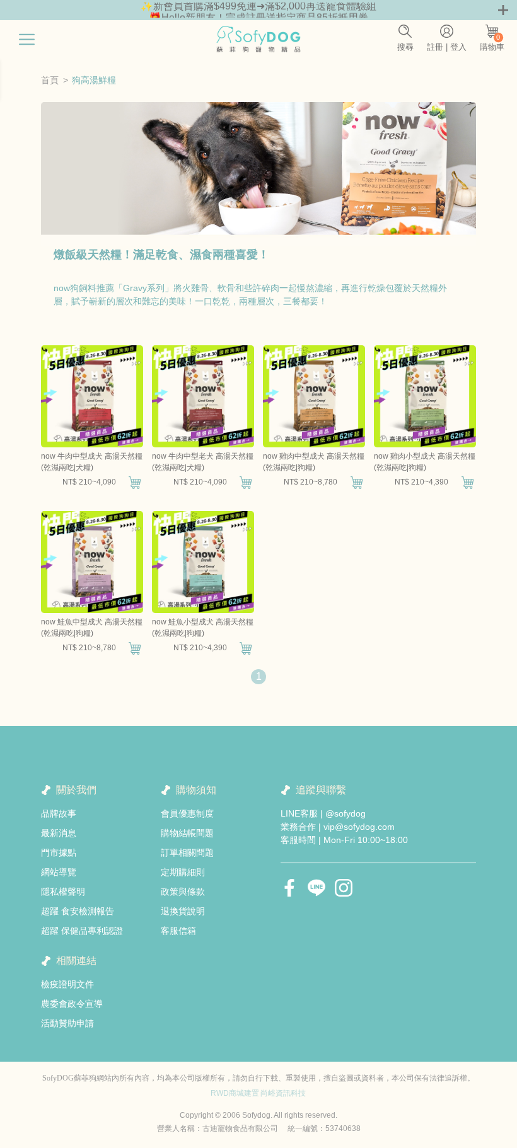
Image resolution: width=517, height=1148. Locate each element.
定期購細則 (183, 872)
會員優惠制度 (187, 813)
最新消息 (58, 833)
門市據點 (58, 852)
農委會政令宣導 (72, 1004)
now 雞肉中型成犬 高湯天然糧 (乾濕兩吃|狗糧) (313, 462)
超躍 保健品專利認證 (82, 931)
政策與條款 (183, 892)
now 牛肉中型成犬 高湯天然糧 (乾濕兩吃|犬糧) (91, 462)
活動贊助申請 (67, 1023)
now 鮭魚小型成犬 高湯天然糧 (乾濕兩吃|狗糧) (202, 627)
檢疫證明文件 (67, 984)
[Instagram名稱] (343, 888)
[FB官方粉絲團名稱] (289, 888)
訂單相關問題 (187, 852)
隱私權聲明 (63, 892)
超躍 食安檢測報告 (77, 911)
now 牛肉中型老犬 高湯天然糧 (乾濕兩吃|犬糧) (202, 462)
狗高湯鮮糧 (94, 80)
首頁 (50, 80)
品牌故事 (58, 813)
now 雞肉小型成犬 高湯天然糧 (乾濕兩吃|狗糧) (424, 462)
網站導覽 (58, 872)
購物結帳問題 (187, 833)
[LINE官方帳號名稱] (316, 888)
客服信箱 (178, 931)
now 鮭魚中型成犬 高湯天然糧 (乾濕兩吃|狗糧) (91, 627)
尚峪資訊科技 (283, 1093)
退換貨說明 (183, 911)
